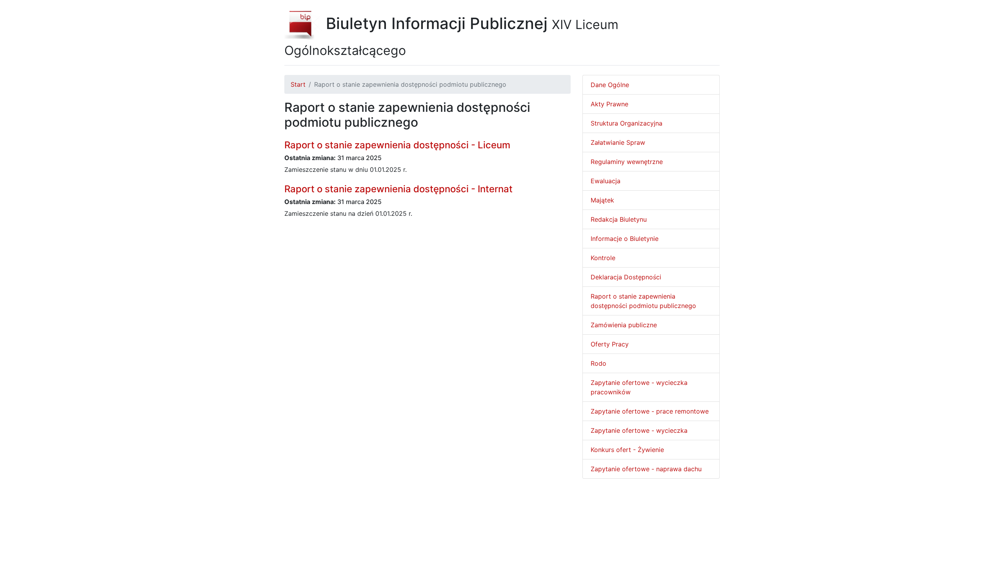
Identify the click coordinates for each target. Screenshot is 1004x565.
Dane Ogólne (610, 85)
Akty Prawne (609, 104)
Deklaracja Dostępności (626, 277)
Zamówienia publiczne (624, 325)
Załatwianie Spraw (618, 142)
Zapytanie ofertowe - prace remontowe (650, 411)
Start (298, 84)
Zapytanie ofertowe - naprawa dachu (646, 469)
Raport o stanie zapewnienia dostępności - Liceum (397, 145)
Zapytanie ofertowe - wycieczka (639, 430)
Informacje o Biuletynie (624, 238)
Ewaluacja (605, 181)
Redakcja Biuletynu (619, 219)
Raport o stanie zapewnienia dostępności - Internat (398, 189)
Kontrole (603, 258)
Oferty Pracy (610, 344)
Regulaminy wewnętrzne (627, 162)
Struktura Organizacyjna (626, 123)
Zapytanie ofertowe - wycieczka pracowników (639, 387)
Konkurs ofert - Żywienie (627, 450)
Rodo (598, 363)
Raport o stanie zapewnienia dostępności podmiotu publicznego (643, 301)
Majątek (602, 200)
